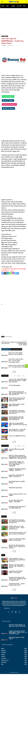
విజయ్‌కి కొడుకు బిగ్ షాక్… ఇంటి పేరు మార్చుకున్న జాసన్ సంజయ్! (17, 584)
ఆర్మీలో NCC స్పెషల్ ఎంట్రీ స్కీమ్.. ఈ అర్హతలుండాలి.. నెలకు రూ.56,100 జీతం (17, 625)
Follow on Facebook (9, 108)
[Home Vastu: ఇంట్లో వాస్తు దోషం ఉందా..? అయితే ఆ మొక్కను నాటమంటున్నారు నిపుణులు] (4, 360)
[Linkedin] (8, 273)
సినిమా (24, 6)
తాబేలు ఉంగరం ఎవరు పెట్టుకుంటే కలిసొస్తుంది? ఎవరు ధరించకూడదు (15, 353)
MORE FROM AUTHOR (16, 349)
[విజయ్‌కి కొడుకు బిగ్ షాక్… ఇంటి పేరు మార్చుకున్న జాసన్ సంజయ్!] (4, 585)
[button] (2, 2)
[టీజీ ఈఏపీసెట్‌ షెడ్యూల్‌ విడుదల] (4, 489)
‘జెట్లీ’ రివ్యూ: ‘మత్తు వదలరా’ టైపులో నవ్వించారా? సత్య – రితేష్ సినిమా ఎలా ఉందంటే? (17, 566)
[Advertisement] (14, 21)
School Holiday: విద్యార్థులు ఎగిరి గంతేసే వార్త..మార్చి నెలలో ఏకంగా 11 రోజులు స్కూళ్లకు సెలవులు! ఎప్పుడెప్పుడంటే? (17, 464)
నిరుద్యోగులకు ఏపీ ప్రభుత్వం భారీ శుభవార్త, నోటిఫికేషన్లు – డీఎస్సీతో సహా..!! (17, 469)
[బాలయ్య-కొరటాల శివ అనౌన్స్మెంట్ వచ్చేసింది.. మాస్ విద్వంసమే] (4, 572)
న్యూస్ (7, 6)
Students (19, 445)
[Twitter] (19, 612)
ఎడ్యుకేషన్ (13, 6)
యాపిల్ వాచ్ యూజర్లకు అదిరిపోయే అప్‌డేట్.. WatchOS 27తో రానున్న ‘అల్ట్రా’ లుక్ (18, 424)
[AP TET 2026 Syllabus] (4, 387)
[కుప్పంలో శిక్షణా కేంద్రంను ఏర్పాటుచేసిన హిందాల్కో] (4, 483)
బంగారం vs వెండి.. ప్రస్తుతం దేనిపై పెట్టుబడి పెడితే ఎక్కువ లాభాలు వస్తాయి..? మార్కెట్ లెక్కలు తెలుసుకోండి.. (17, 380)
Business (19, 375)
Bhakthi (3, 36)
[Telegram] (15, 273)
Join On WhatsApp (8, 96)
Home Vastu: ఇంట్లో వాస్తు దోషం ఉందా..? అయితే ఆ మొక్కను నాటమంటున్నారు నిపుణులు (15, 360)
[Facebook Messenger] (18, 273)
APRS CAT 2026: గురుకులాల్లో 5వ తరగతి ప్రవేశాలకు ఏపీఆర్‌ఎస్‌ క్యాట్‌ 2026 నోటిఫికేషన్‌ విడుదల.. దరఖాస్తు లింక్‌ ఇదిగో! (18, 456)
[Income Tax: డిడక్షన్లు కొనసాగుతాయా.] (4, 437)
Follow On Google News (10, 104)
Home (2, 6)
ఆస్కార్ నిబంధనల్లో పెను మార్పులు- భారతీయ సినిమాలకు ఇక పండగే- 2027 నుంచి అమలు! (17, 559)
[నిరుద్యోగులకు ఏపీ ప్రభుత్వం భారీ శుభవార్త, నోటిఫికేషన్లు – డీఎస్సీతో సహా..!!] (4, 470)
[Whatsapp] (10, 273)
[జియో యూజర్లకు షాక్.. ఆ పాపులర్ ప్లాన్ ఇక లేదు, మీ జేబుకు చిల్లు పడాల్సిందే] (4, 431)
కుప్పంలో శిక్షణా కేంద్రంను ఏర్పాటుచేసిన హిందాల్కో (17, 482)
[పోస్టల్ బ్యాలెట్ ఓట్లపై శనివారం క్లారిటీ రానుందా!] (4, 639)
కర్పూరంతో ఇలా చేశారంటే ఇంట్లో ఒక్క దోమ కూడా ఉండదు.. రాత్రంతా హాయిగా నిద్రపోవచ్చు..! (17, 546)
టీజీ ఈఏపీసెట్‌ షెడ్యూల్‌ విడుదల (15, 487)
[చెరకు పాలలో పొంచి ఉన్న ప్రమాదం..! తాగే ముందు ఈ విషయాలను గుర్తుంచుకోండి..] (4, 534)
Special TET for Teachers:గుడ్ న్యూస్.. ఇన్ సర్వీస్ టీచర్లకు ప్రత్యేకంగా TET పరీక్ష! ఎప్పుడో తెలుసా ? (18, 392)
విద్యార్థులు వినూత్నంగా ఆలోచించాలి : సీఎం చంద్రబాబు (17, 494)
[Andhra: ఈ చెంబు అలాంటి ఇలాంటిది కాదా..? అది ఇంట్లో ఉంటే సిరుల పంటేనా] (4, 367)
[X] (5, 273)
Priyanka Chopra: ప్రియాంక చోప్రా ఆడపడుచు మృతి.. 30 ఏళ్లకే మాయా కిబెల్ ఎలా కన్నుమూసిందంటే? (17, 578)
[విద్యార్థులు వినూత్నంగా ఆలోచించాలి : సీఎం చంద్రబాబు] (4, 495)
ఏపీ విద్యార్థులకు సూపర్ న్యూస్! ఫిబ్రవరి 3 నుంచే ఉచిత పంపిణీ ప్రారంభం (17, 507)
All (14, 375)
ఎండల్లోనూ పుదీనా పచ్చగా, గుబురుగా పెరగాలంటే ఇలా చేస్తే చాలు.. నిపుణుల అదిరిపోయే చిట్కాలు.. (16, 527)
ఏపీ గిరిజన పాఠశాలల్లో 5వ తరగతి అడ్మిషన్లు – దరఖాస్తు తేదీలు (16, 501)
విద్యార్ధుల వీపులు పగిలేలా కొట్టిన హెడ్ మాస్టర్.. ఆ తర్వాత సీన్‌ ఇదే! (16, 476)
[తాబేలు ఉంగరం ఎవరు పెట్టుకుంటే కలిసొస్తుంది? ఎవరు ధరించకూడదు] (4, 354)
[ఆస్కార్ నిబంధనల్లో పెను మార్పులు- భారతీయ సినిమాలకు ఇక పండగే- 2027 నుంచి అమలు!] (4, 560)
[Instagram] (13, 273)
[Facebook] (2, 273)
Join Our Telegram (9, 100)
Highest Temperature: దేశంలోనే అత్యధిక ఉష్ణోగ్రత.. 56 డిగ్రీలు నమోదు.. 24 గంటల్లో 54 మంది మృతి (18, 632)
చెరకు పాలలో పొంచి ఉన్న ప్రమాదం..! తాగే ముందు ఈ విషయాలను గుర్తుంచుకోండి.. (17, 533)
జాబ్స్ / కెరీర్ (19, 6)
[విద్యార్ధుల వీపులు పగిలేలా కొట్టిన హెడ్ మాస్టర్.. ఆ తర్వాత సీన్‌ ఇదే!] (4, 476)
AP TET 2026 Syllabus (14, 385)
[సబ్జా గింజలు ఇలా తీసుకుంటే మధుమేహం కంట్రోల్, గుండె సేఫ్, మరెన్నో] (4, 540)
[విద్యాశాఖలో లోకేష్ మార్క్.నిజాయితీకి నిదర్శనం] (4, 450)
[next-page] (15, 372)
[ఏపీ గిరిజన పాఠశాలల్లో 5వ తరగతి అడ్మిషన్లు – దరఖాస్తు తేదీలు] (4, 502)
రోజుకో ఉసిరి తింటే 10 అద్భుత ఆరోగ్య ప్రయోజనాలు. (7, 342)
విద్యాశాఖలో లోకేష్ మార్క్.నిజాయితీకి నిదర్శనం (16, 450)
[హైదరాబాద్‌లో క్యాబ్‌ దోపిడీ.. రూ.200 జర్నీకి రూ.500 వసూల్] (4, 406)
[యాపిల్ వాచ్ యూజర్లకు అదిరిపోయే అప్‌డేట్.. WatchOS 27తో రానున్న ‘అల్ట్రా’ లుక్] (4, 425)
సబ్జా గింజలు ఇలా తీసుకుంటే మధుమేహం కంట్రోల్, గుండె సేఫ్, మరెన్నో (17, 539)
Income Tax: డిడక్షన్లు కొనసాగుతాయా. (17, 436)
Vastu (7, 36)
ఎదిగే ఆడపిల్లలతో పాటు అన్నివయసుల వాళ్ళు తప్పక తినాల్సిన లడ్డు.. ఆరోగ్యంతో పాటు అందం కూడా (17, 411)
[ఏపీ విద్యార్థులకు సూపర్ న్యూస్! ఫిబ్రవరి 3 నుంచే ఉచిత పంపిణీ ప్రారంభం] (4, 508)
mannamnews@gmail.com (17, 608)
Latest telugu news (8, 336)
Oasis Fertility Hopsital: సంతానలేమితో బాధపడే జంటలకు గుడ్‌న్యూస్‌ (20, 343)
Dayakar (4, 45)
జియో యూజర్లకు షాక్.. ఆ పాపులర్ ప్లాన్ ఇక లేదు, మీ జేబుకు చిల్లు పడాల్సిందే (17, 430)
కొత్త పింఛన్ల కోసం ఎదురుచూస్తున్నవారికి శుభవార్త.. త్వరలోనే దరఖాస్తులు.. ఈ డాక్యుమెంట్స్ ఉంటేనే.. (17, 399)
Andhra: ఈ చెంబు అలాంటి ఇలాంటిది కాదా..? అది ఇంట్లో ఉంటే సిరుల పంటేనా (16, 366)
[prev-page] (13, 372)
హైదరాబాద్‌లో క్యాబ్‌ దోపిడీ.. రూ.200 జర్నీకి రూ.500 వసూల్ (16, 405)
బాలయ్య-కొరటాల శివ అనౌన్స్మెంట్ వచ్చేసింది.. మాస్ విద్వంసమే (16, 572)
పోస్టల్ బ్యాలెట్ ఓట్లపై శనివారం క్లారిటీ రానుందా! (16, 638)
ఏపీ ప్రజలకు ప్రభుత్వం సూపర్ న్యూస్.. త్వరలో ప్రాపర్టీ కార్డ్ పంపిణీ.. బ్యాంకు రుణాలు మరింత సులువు (16, 418)
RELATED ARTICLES (6, 349)
